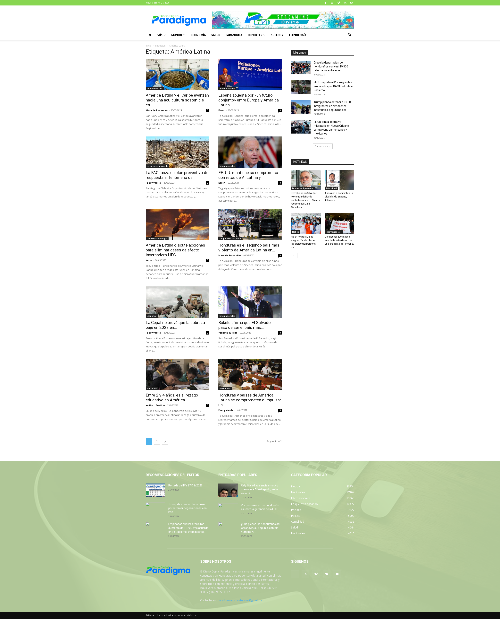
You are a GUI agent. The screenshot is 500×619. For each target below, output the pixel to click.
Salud (215, 35)
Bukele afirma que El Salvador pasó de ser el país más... (245, 325)
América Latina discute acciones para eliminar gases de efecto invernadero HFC (175, 250)
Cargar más (321, 146)
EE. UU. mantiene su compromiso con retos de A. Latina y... (248, 175)
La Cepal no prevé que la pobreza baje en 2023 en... (175, 325)
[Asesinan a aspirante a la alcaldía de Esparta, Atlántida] (339, 180)
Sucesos (277, 35)
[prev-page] (293, 255)
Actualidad (331, 188)
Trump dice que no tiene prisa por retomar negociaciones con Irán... (187, 508)
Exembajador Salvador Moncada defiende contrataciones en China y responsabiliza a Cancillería (305, 200)
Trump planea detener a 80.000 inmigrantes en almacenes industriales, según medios (333, 105)
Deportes (255, 35)
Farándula (234, 35)
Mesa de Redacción (157, 110)
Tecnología (297, 35)
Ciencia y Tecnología (157, 238)
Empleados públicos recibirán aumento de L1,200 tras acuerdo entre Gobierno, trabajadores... (188, 527)
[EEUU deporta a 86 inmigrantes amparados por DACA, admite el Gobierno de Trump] (301, 87)
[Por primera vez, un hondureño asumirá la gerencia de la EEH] (228, 510)
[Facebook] (326, 2)
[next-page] (165, 441)
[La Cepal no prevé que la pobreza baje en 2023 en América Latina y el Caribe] (177, 302)
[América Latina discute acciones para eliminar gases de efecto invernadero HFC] (177, 224)
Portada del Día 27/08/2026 (185, 485)
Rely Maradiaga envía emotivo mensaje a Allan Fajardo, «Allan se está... (260, 489)
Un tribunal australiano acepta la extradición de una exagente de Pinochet (339, 240)
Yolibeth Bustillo (227, 332)
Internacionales (154, 88)
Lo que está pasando (157, 166)
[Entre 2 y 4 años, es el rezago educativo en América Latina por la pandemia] (177, 374)
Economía (198, 35)
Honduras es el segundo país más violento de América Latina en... (248, 247)
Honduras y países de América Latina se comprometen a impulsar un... (249, 400)
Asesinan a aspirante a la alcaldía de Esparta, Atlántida (339, 197)
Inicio (149, 45)
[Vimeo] (338, 2)
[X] (332, 2)
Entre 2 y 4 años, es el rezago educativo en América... (172, 397)
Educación (152, 388)
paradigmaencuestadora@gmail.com (241, 600)
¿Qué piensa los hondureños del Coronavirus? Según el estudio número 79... (260, 527)
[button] (349, 35)
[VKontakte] (345, 2)
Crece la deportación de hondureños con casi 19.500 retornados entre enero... (331, 66)
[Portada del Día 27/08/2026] (155, 490)
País (159, 35)
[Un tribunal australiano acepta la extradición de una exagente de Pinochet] (339, 223)
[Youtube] (351, 2)
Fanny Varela (153, 182)
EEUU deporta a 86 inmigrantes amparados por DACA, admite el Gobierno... (333, 86)
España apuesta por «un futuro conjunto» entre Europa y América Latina (248, 100)
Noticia (295, 232)
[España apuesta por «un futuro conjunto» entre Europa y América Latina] (250, 74)
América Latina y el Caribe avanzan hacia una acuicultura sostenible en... (177, 100)
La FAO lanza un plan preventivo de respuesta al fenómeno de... (177, 175)
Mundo (176, 35)
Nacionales (225, 388)
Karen (221, 110)
